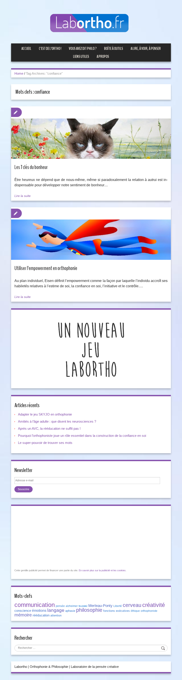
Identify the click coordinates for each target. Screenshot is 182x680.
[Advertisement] (47, 537)
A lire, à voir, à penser (146, 48)
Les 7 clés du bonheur (31, 167)
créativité (153, 605)
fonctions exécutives (116, 610)
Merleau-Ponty (100, 605)
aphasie (70, 610)
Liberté (117, 606)
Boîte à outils (113, 48)
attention (55, 615)
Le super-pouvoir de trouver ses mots (45, 443)
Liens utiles (81, 56)
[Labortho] (91, 23)
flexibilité (83, 606)
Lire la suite (22, 196)
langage (55, 610)
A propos (103, 56)
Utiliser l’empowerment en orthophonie (45, 268)
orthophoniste (149, 610)
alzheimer (72, 606)
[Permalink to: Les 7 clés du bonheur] (91, 143)
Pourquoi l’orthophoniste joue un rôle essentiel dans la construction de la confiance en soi (82, 435)
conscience (22, 610)
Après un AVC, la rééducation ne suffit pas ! (49, 428)
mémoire (23, 614)
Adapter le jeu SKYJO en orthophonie (45, 414)
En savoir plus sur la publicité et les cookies (102, 570)
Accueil (26, 48)
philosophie (89, 610)
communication (34, 605)
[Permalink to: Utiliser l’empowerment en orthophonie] (91, 244)
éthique (135, 610)
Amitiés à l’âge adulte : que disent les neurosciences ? (57, 421)
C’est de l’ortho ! (50, 48)
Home (18, 73)
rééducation (41, 615)
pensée (60, 606)
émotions (39, 610)
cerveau (132, 605)
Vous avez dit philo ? (83, 48)
